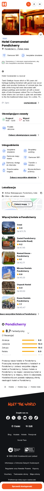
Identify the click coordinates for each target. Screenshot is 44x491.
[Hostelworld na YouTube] (25, 418)
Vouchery (8, 474)
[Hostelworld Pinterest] (30, 418)
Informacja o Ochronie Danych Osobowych (22, 463)
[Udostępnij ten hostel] (40, 34)
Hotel (5, 38)
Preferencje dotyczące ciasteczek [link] (22, 480)
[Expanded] (5, 387)
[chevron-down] (28, 333)
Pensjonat (32, 435)
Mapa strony (35, 474)
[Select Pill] (28, 4)
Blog (9, 435)
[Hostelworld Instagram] (19, 418)
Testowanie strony (21, 474)
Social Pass (22, 440)
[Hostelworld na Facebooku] (8, 418)
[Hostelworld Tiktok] (36, 418)
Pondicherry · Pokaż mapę (17, 49)
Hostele (16, 435)
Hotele (24, 435)
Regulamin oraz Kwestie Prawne (18, 469)
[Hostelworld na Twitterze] (13, 418)
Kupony (36, 469)
